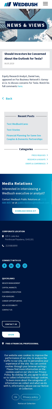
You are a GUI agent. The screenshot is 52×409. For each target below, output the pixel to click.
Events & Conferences (36, 163)
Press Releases (39, 155)
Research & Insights (37, 159)
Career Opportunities (12, 301)
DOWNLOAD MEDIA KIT (25, 211)
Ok (15, 397)
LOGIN (11, 334)
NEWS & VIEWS (26, 25)
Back (8, 98)
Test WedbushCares (17, 124)
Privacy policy (30, 397)
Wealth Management (11, 283)
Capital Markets (9, 287)
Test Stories (13, 129)
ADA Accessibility (9, 305)
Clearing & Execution (11, 292)
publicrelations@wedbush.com (33, 202)
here (20, 86)
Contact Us (7, 309)
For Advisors (8, 296)
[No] (48, 379)
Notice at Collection (27, 403)
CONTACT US (11, 324)
